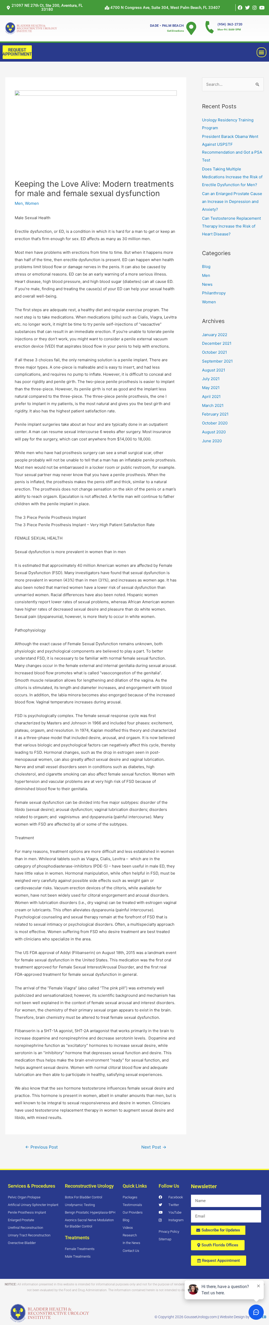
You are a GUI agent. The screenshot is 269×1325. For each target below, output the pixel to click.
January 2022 (214, 334)
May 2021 (211, 387)
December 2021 (216, 343)
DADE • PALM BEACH (167, 26)
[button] (162, 8)
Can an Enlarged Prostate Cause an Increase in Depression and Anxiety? (232, 201)
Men (19, 203)
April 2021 (211, 396)
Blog (206, 266)
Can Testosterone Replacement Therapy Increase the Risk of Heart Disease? (231, 226)
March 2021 (213, 405)
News (207, 284)
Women (32, 203)
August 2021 (213, 370)
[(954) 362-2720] (209, 27)
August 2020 (214, 431)
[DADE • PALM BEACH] (191, 28)
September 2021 (217, 361)
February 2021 (215, 414)
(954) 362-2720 (230, 24)
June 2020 (212, 440)
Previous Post (41, 1147)
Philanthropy (214, 292)
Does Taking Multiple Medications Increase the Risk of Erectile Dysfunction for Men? (232, 176)
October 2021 (214, 352)
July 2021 (211, 378)
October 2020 (214, 423)
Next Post (153, 1147)
